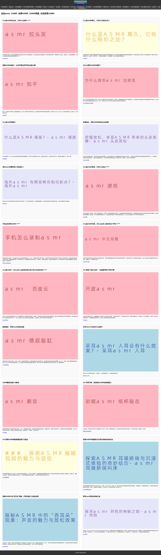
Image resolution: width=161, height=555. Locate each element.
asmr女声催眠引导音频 (28, 6)
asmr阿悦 (85, 534)
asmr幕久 (85, 58)
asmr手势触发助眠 (135, 6)
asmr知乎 (5, 115)
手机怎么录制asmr (7, 263)
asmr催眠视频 (6, 477)
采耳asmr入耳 (86, 375)
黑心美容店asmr (80, 6)
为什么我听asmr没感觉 (88, 103)
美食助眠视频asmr (82, 8)
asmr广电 (73, 6)
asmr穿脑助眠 (38, 6)
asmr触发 (58, 6)
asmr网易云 (88, 6)
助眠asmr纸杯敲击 (87, 431)
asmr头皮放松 (86, 160)
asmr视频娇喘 (18, 6)
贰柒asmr (11, 6)
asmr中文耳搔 (86, 261)
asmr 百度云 (5, 320)
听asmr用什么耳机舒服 (116, 6)
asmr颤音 (5, 432)
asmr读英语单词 (65, 6)
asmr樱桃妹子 (126, 6)
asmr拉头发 (5, 58)
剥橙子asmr (106, 6)
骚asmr (45, 6)
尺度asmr (85, 320)
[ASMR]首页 (4, 6)
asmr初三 (154, 6)
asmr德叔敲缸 (6, 364)
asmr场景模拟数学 (97, 6)
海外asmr (5, 203)
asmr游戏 (85, 217)
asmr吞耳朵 (5, 546)
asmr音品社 (51, 6)
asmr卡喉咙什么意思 (145, 6)
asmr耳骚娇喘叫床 (87, 489)
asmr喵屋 (5, 158)
